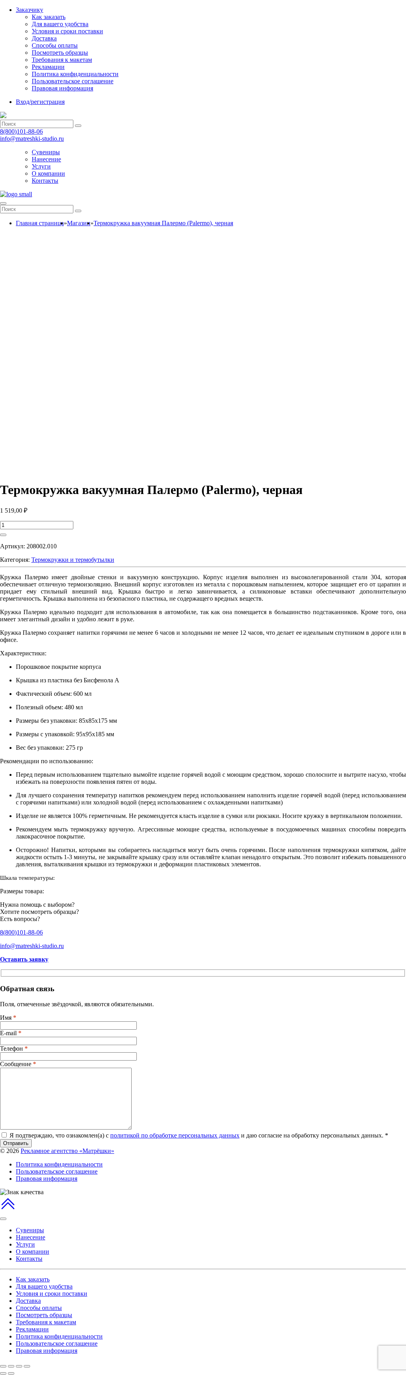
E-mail (10, 1033)
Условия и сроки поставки (67, 31)
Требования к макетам (62, 59)
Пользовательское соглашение (72, 81)
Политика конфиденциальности (75, 74)
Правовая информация (62, 88)
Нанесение (46, 159)
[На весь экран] (19, 1366)
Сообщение (18, 1064)
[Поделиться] (11, 1366)
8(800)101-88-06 (21, 131)
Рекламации (48, 66)
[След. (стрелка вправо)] (11, 1373)
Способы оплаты (55, 45)
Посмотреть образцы (60, 52)
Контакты (45, 180)
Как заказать (48, 16)
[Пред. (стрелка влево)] (3, 1373)
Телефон (14, 1048)
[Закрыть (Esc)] (3, 1366)
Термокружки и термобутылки (72, 559)
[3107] (3, 535)
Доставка (44, 38)
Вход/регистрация (40, 101)
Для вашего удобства (60, 24)
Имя (8, 1017)
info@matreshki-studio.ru (32, 138)
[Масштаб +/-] (27, 1366)
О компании (48, 173)
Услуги (41, 166)
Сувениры (46, 152)
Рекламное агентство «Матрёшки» (67, 1150)
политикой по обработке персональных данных (174, 1135)
